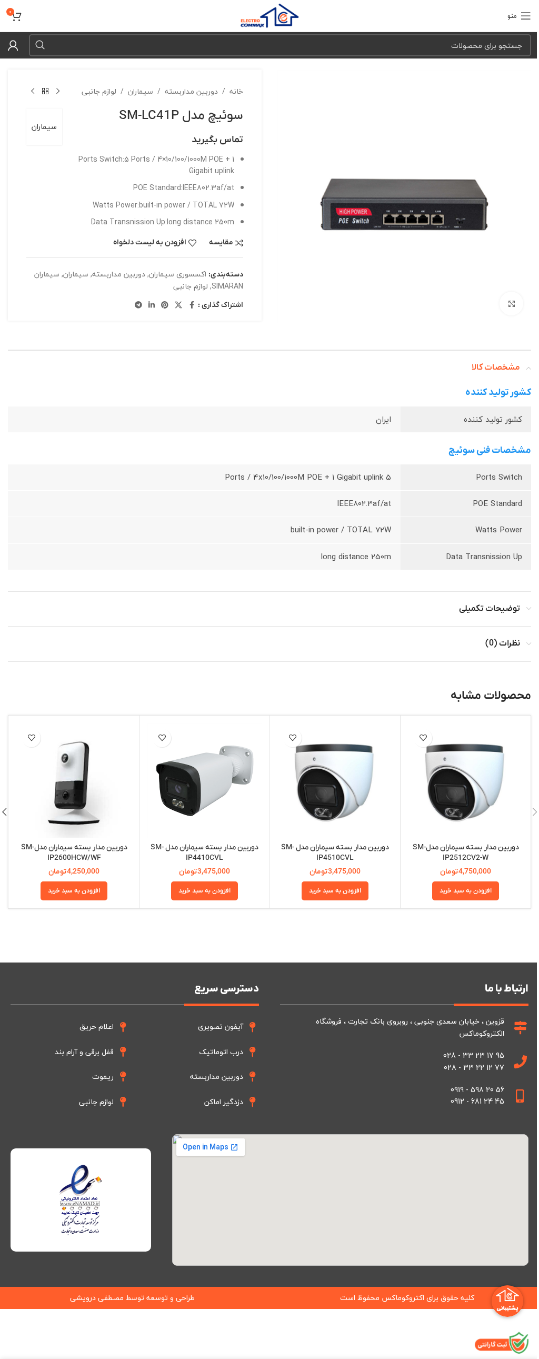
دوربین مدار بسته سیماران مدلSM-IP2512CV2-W (466, 852)
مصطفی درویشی (97, 1297)
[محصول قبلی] (58, 91)
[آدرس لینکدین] (151, 305)
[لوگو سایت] (269, 14)
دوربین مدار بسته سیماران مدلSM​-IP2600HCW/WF (74, 852)
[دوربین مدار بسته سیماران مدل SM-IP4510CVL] (335, 780)
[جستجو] (40, 45)
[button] (465, 890)
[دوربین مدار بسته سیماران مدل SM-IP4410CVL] (204, 780)
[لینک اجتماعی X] (178, 305)
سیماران (140, 91)
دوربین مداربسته (191, 91)
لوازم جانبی (99, 91)
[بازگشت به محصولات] (45, 91)
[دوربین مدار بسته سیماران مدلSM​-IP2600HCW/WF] (74, 780)
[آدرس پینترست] (165, 305)
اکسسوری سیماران (177, 274)
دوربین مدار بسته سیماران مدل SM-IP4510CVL (335, 852)
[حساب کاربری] (13, 45)
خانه (236, 91)
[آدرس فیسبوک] (191, 305)
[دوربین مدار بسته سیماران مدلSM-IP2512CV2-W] (465, 780)
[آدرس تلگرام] (138, 305)
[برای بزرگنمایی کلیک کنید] (511, 303)
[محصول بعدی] (32, 91)
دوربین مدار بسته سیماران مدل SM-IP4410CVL (204, 852)
